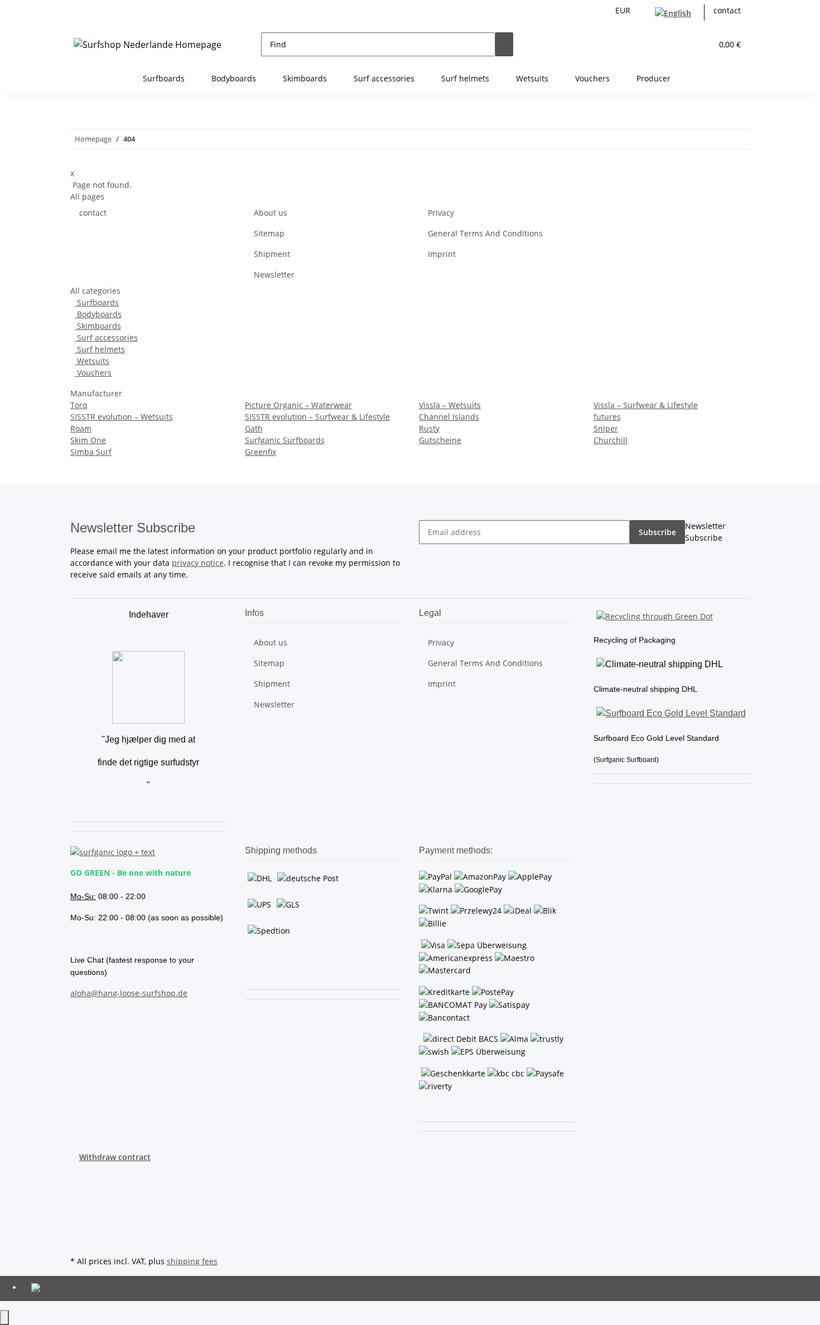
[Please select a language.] (675, 12)
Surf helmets (100, 349)
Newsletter (274, 274)
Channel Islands (449, 416)
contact (727, 10)
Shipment (272, 254)
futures (607, 416)
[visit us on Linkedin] (79, 1240)
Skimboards (98, 326)
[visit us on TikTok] (79, 1227)
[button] (681, 44)
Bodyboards (98, 314)
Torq (79, 405)
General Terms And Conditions (485, 233)
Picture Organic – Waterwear (298, 405)
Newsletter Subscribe (705, 532)
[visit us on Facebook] (79, 1175)
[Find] (504, 44)
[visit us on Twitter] (79, 1188)
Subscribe (657, 532)
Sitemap (269, 233)
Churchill (611, 440)
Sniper (606, 428)
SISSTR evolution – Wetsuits (121, 416)
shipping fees (192, 1261)
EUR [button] (624, 10)
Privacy (441, 212)
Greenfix (260, 451)
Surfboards (97, 302)
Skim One (88, 440)
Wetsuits (92, 361)
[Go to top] (4, 1317)
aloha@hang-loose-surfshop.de (128, 993)
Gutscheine (440, 440)
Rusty (429, 428)
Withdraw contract (115, 1157)
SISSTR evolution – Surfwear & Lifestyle (317, 416)
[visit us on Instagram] (79, 1214)
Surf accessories (106, 337)
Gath (254, 428)
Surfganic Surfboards (285, 440)
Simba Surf (91, 451)
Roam (80, 428)
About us (270, 212)
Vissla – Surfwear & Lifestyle (646, 405)
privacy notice (198, 562)
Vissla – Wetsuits (450, 405)
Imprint (442, 254)
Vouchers (93, 372)
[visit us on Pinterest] (79, 1201)
